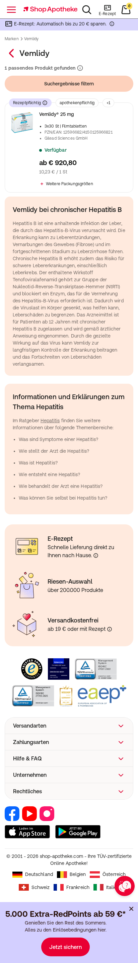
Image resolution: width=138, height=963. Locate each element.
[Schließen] (131, 909)
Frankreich (77, 887)
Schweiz (40, 887)
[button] (69, 726)
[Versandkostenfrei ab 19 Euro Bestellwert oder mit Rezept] (109, 629)
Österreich (114, 874)
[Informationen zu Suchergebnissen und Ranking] (79, 68)
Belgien (78, 874)
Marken (12, 38)
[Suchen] (86, 9)
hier (102, 930)
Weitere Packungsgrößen (69, 183)
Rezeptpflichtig (27, 102)
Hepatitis (50, 420)
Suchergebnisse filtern (69, 83)
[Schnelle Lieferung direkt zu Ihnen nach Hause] (95, 555)
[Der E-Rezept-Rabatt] (112, 25)
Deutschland (39, 874)
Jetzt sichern (65, 947)
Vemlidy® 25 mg (56, 114)
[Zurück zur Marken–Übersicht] (12, 53)
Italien (113, 887)
